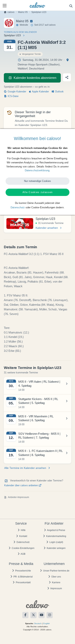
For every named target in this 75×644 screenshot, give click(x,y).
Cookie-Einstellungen (22, 548)
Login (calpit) (56, 542)
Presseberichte (23, 570)
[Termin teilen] (67, 77)
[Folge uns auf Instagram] (50, 615)
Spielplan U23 (38, 12)
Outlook (59, 91)
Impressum (56, 588)
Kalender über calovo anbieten (21, 485)
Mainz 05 (23, 12)
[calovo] (37, 5)
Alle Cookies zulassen (37, 192)
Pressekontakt (23, 582)
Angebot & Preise (56, 530)
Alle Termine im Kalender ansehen (25, 468)
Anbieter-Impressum (18, 497)
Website (24, 25)
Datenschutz (23, 542)
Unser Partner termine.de (55, 570)
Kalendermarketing (56, 536)
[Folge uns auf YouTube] (41, 615)
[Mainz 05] (9, 23)
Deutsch (38, 623)
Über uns (56, 576)
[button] (4, 5)
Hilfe (23, 530)
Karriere (55, 582)
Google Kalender (16, 91)
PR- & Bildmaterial (23, 576)
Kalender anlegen (56, 548)
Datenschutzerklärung (37, 170)
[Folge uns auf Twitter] (33, 615)
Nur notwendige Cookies (37, 181)
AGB (22, 554)
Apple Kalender (40, 91)
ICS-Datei (12, 96)
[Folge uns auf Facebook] (25, 615)
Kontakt (23, 536)
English (46, 623)
